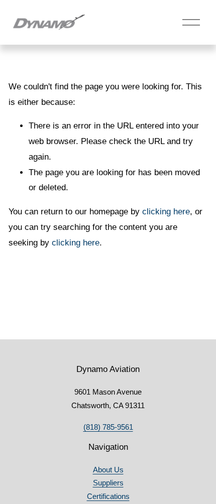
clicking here (166, 211)
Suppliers (108, 482)
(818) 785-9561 (108, 427)
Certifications (108, 496)
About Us (108, 469)
